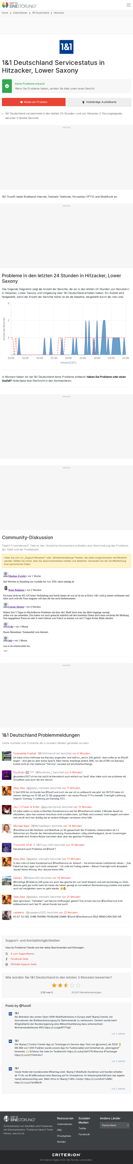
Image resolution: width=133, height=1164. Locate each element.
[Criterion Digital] (66, 1154)
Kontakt (61, 1141)
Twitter (82, 1128)
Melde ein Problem (35, 102)
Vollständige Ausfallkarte (101, 102)
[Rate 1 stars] (55, 985)
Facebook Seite (19, 958)
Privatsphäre (64, 1135)
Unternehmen (20, 12)
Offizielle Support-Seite (23, 964)
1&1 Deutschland (40, 12)
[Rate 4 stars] (73, 985)
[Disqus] (66, 611)
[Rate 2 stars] (61, 985)
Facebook (84, 1134)
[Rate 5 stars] (79, 985)
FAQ (59, 1129)
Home (5, 12)
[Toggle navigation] (128, 5)
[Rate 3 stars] (67, 985)
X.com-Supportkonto (22, 953)
